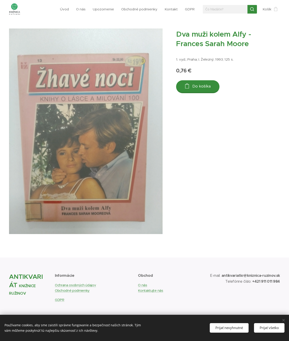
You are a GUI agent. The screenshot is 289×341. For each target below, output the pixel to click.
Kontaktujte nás (150, 290)
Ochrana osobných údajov (75, 285)
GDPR (59, 300)
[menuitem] (65, 9)
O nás (142, 285)
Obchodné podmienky (72, 290)
